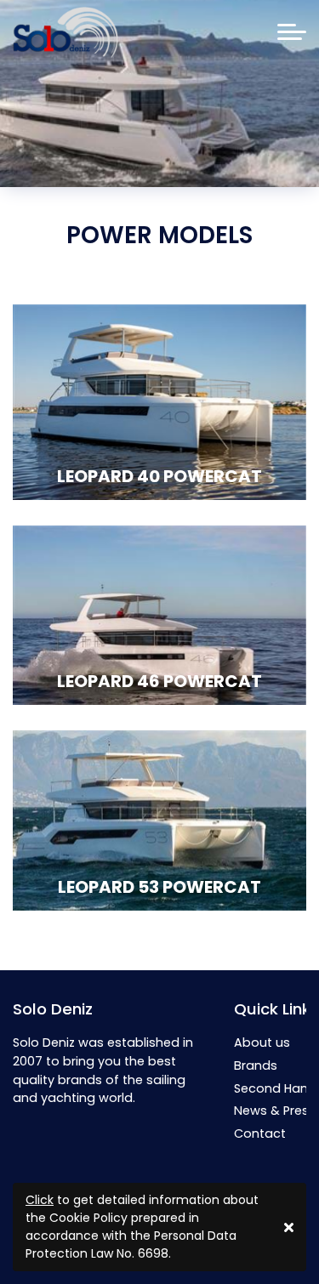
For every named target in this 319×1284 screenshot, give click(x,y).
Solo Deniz (53, 1009)
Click (40, 1199)
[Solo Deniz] (65, 32)
